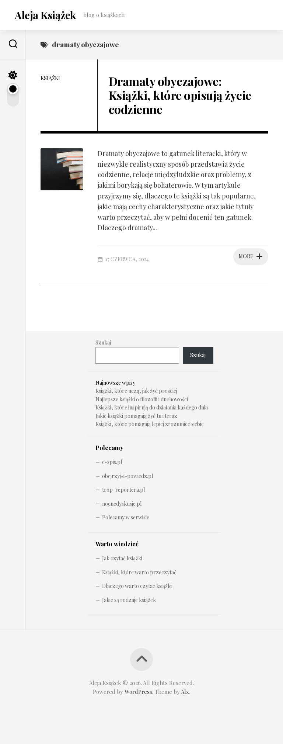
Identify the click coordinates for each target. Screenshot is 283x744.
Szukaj (103, 342)
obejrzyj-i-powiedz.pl (127, 476)
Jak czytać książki (122, 558)
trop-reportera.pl (123, 489)
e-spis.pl (112, 462)
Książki (50, 78)
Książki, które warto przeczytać (139, 572)
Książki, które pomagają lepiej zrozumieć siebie (149, 424)
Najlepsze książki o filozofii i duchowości (141, 399)
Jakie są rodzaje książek (129, 599)
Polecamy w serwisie (125, 517)
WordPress (138, 691)
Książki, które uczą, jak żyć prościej (136, 390)
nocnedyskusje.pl (122, 503)
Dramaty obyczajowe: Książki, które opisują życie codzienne (180, 95)
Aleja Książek (45, 15)
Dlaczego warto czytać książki (137, 585)
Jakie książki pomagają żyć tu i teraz (136, 415)
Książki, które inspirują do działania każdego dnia (151, 407)
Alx (185, 691)
